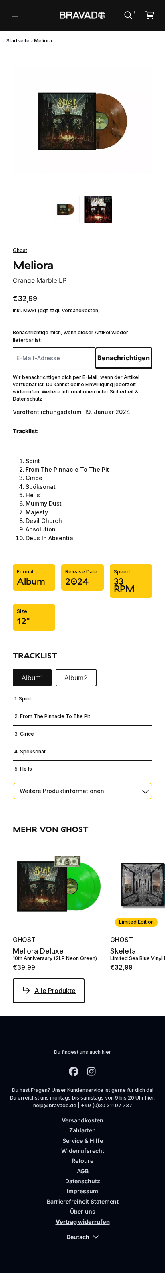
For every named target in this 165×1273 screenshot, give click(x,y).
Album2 (76, 678)
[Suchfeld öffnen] (128, 15)
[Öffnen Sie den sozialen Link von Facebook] (73, 1071)
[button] (82, 790)
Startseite (18, 41)
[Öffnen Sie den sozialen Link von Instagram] (91, 1071)
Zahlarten (82, 1130)
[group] (66, 209)
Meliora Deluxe (38, 951)
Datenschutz (82, 1181)
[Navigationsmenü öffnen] (15, 15)
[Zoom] (82, 121)
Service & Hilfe (82, 1140)
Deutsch (77, 1236)
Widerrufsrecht (82, 1150)
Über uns (82, 1211)
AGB (83, 1171)
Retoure (82, 1160)
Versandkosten (80, 310)
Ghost (20, 250)
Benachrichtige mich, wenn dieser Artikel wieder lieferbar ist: (70, 336)
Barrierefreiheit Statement (83, 1201)
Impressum (82, 1191)
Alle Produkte (55, 991)
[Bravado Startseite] (83, 15)
